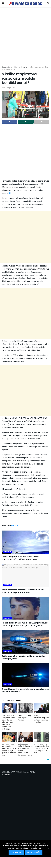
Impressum (6, 775)
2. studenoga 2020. (8, 88)
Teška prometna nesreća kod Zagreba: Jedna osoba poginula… (23, 657)
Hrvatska (7, 552)
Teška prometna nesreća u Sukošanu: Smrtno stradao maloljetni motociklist (23, 591)
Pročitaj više (33, 852)
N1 (9, 193)
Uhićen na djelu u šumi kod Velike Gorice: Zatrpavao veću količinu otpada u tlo (20, 558)
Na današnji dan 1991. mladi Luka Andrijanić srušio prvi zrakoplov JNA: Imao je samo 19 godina (25, 624)
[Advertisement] (25, 39)
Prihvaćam (16, 852)
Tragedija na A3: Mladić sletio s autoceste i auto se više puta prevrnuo (25, 690)
